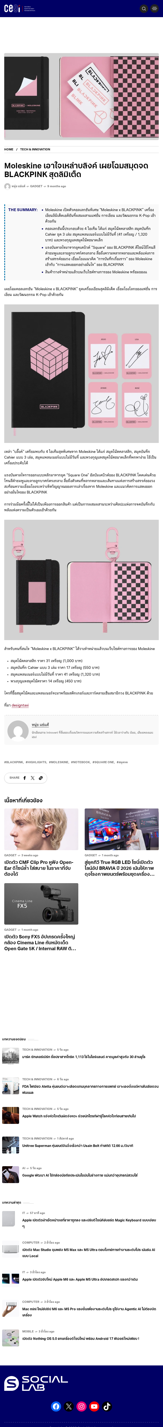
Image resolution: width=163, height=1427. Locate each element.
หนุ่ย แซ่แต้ (40, 736)
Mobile (28, 1343)
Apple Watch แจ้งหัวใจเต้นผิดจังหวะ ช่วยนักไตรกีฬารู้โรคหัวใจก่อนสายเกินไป (79, 1128)
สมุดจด (123, 773)
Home (8, 149)
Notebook (81, 773)
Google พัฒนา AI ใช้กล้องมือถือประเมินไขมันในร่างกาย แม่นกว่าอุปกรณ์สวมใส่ (80, 1187)
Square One (104, 773)
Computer (30, 1254)
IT (23, 1224)
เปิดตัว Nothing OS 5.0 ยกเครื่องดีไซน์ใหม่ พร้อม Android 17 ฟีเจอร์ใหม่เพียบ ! (80, 1350)
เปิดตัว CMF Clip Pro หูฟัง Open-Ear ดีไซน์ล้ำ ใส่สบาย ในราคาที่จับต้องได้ (38, 880)
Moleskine (59, 773)
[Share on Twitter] (33, 789)
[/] (154, 8)
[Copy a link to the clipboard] (41, 789)
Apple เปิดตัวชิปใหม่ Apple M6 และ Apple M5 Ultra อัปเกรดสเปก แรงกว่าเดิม (80, 1291)
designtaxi (20, 717)
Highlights (37, 773)
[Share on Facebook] (25, 789)
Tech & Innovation (35, 149)
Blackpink (14, 773)
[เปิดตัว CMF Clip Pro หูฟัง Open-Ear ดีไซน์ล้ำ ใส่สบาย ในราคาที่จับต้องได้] (41, 841)
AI (23, 1179)
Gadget (36, 186)
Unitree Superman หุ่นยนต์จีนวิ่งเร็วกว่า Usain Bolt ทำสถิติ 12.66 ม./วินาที (77, 1157)
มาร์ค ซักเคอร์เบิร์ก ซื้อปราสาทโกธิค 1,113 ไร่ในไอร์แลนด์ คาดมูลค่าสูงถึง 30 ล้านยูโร (83, 1068)
